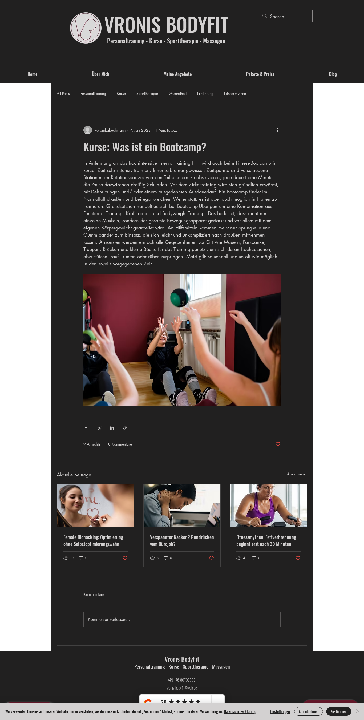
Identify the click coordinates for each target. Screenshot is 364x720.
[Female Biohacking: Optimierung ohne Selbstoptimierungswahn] (95, 505)
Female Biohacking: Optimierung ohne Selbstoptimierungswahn (93, 540)
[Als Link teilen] (125, 427)
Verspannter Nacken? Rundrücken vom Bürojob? (182, 540)
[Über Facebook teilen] (85, 427)
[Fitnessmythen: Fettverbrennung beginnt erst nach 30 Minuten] (268, 505)
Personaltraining (93, 93)
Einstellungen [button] (280, 711)
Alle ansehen (297, 473)
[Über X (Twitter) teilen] (99, 427)
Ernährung (205, 93)
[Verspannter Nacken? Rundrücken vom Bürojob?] (182, 505)
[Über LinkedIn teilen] (112, 427)
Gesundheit (178, 93)
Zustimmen (339, 711)
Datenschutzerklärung (240, 711)
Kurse (121, 93)
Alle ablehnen (308, 711)
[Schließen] (357, 711)
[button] (177, 74)
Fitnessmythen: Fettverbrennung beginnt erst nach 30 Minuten (266, 540)
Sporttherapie (147, 93)
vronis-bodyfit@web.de (182, 688)
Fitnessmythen (235, 93)
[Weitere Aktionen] (277, 130)
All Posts (63, 93)
